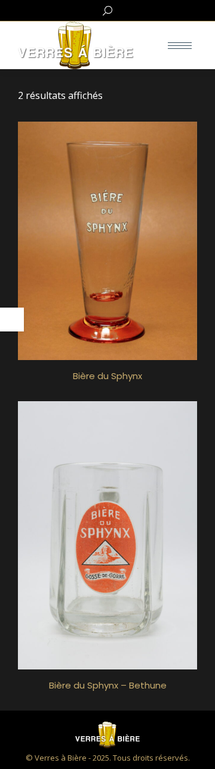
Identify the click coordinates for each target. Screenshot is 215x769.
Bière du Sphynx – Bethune (108, 685)
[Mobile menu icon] (179, 45)
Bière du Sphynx (107, 376)
